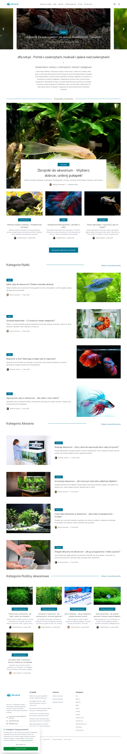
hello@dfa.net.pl (13, 723)
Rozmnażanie (24, 220)
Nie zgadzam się (20, 744)
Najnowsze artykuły (45, 4)
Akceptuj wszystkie (20, 749)
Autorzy (56, 692)
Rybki (54, 4)
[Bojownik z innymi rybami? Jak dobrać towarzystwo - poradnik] (63, 28)
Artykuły (32, 692)
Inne (77, 696)
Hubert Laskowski (58, 696)
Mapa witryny (67, 739)
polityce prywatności (27, 740)
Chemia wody (88, 4)
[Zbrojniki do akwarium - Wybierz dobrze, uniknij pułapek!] (63, 146)
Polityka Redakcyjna (57, 739)
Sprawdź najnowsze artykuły (63, 250)
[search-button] (115, 4)
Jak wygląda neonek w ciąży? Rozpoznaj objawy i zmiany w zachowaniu (37, 703)
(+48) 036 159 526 (14, 721)
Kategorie (79, 692)
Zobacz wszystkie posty (111, 265)
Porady (80, 4)
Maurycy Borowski (58, 699)
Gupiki (77, 708)
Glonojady (63, 164)
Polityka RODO (46, 739)
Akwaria (60, 4)
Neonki (78, 699)
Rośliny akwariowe (70, 4)
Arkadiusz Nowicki (58, 702)
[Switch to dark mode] (119, 4)
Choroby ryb (79, 721)
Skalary (78, 714)
